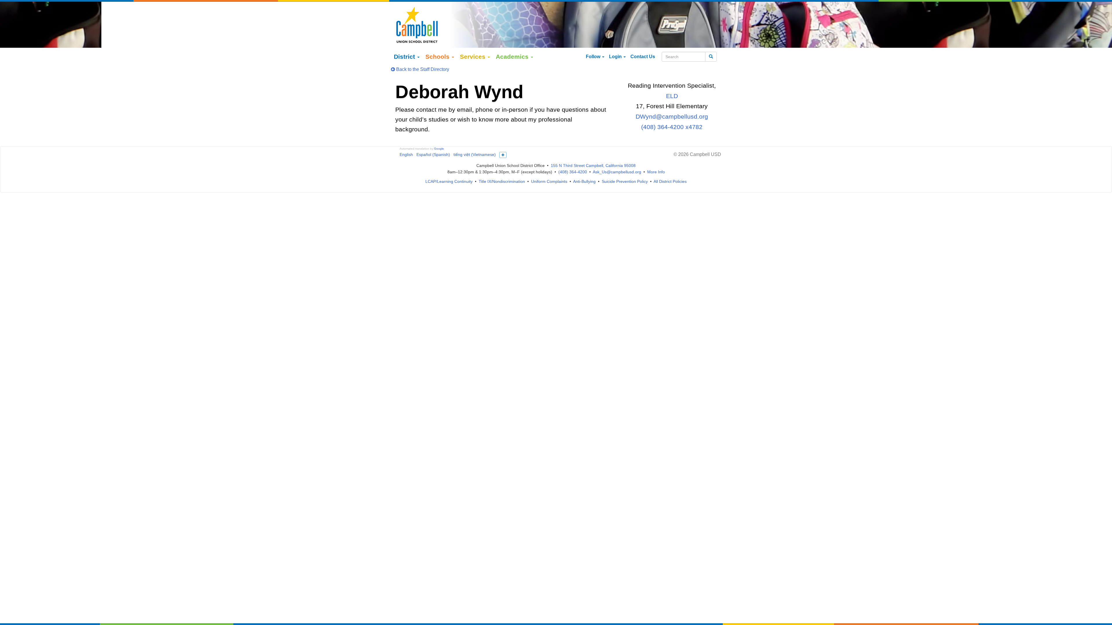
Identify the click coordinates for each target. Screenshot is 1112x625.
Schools (438, 56)
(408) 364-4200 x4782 (672, 127)
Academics (513, 56)
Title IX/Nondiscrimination (502, 181)
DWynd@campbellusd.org (672, 116)
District (405, 56)
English (406, 154)
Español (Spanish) (433, 154)
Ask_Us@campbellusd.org (617, 172)
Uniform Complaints (549, 181)
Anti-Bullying (584, 181)
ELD (672, 96)
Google (439, 148)
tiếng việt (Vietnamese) (474, 154)
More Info (656, 172)
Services (473, 56)
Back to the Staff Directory (422, 69)
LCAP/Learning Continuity (449, 181)
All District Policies (670, 181)
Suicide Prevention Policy (625, 181)
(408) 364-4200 (572, 172)
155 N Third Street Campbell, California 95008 (593, 165)
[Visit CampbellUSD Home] (417, 24)
